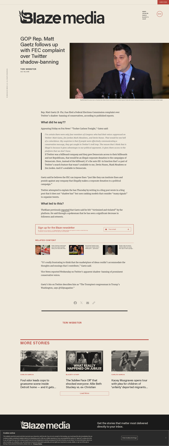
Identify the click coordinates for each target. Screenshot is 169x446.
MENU (160, 14)
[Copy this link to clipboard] (93, 302)
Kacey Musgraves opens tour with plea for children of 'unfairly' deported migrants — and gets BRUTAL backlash (130, 384)
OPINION (145, 13)
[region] (84, 438)
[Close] (166, 438)
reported (65, 210)
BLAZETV (145, 17)
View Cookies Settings (129, 437)
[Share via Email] (87, 302)
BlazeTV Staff (72, 374)
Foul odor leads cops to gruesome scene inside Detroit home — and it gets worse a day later (37, 384)
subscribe (163, 2)
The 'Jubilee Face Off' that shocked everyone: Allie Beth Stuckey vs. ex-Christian (84, 384)
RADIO (144, 15)
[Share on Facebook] (75, 302)
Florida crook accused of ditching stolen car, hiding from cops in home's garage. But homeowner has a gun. (126, 247)
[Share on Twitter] (81, 302)
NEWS (144, 11)
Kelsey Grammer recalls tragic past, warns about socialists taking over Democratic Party (59, 247)
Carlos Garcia (27, 374)
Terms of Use (66, 230)
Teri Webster (28, 69)
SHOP (144, 19)
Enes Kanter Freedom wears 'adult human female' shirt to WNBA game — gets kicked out (92, 247)
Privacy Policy (57, 230)
